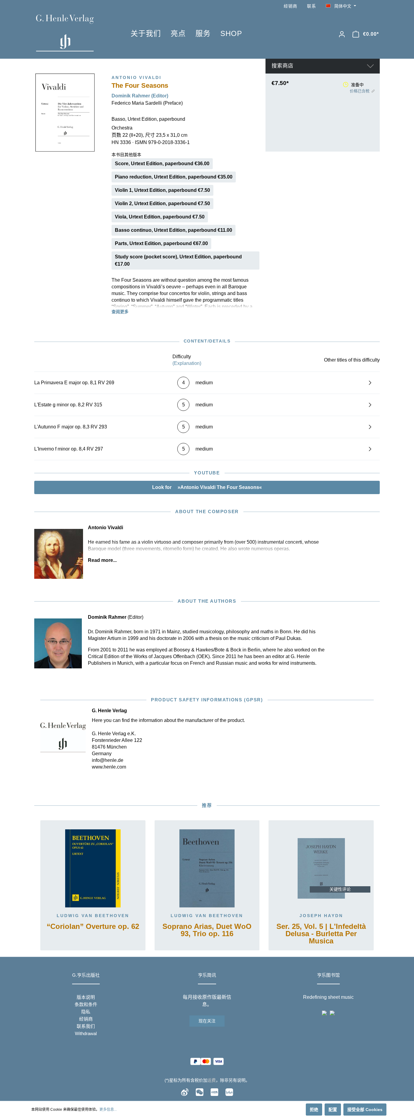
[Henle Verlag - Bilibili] (229, 1091)
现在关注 (207, 1020)
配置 (333, 1109)
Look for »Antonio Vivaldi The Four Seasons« (207, 487)
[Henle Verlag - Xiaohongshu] (214, 1091)
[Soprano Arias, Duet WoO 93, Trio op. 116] (207, 868)
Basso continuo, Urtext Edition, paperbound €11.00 (173, 230)
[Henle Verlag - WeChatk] (199, 1091)
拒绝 (314, 1109)
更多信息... (108, 1109)
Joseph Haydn (321, 915)
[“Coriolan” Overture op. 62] (93, 868)
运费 (211, 1080)
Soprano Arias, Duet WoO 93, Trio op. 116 (207, 930)
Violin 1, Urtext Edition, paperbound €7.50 (162, 190)
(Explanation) (186, 363)
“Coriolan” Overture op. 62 (93, 926)
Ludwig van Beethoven (93, 915)
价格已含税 (359, 91)
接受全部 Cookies (364, 1109)
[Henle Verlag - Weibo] (185, 1091)
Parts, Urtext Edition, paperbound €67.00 (161, 243)
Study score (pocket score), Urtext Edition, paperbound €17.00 (178, 260)
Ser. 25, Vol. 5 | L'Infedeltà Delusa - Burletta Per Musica (321, 934)
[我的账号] (342, 34)
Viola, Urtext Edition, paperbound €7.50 (160, 216)
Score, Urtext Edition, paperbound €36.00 (162, 163)
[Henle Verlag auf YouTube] (367, 6)
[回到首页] (74, 33)
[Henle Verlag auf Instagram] (376, 6)
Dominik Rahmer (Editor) (140, 95)
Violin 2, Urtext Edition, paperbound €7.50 (162, 203)
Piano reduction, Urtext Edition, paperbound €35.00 (173, 176)
